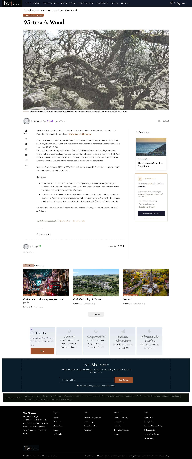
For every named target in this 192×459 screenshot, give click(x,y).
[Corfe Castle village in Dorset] (96, 282)
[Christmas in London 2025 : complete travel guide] (46, 282)
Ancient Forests (29, 15)
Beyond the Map (79, 221)
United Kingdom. (84, 134)
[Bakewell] (146, 282)
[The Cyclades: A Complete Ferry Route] (151, 147)
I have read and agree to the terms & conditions (97, 386)
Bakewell (127, 299)
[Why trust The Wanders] (149, 331)
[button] (178, 3)
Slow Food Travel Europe (74, 396)
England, (73, 134)
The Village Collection (86, 295)
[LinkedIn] (124, 246)
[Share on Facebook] (26, 138)
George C (36, 121)
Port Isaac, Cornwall (95, 396)
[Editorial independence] (122, 331)
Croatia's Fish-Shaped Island (36, 399)
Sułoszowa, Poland (133, 396)
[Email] (26, 154)
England (39, 15)
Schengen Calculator (170, 396)
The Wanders (65, 221)
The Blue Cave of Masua (51, 396)
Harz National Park (31, 396)
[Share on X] (26, 144)
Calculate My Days (151, 213)
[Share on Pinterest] (26, 149)
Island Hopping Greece (143, 159)
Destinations (127, 295)
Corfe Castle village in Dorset (87, 299)
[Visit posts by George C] (26, 246)
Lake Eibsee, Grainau (114, 396)
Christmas (26, 295)
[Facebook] (118, 246)
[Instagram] (121, 246)
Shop (42, 351)
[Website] (115, 246)
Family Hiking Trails (151, 396)
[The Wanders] (12, 3)
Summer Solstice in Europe (61, 399)
